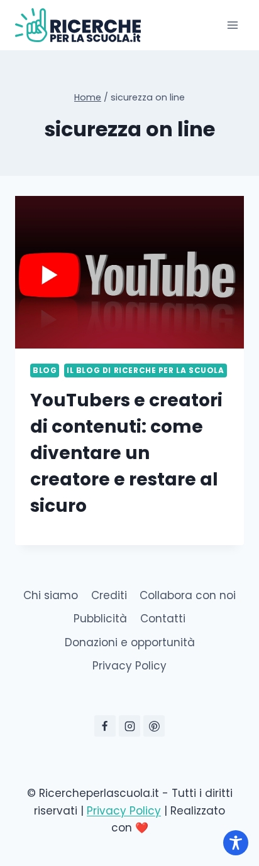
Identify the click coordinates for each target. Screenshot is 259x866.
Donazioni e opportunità (130, 642)
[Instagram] (129, 726)
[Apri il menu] (232, 25)
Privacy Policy (129, 665)
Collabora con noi (188, 595)
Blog (45, 370)
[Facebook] (105, 726)
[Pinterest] (154, 726)
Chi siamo (50, 595)
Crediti (109, 595)
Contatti (162, 618)
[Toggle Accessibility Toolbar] (236, 843)
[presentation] (129, 272)
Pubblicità (100, 618)
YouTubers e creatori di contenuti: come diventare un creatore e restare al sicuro (126, 453)
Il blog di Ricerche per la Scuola (145, 370)
